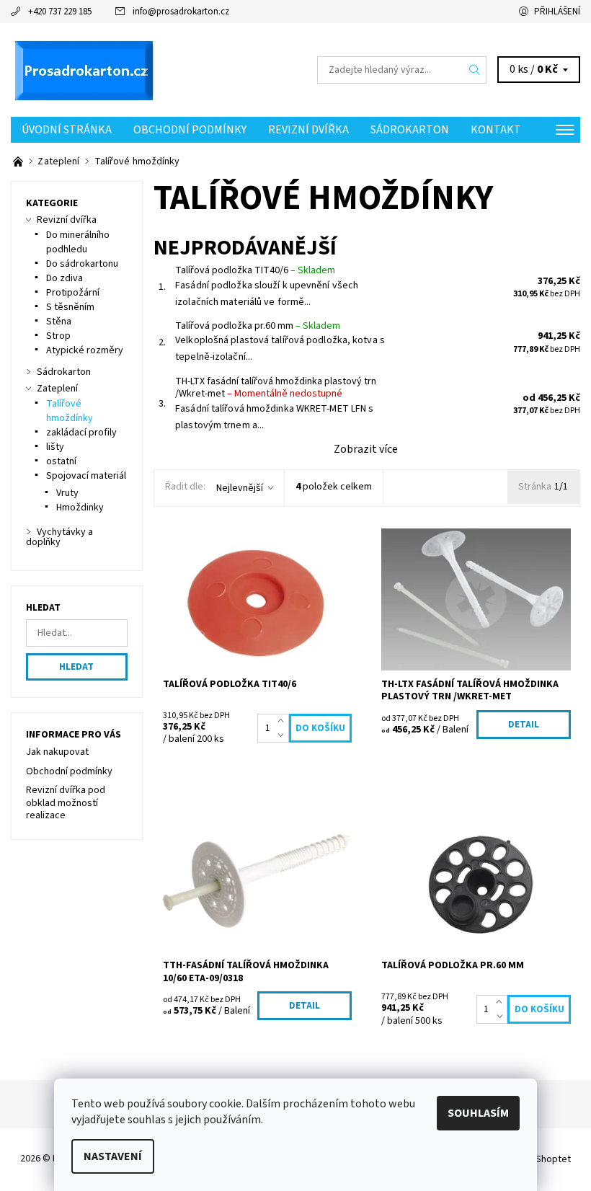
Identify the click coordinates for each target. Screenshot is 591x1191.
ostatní (61, 461)
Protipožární (72, 292)
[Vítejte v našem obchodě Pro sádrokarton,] (19, 161)
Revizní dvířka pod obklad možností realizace (65, 803)
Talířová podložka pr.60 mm (257, 326)
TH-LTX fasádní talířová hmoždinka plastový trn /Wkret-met (275, 388)
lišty (55, 447)
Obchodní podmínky (189, 130)
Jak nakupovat (57, 752)
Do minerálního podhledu (78, 242)
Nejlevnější (239, 488)
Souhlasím (478, 1113)
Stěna (58, 321)
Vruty (67, 493)
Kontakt (496, 130)
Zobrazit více (366, 449)
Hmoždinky (80, 507)
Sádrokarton (409, 130)
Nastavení (113, 1156)
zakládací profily (81, 432)
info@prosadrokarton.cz (181, 11)
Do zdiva (64, 278)
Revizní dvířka (308, 130)
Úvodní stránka (67, 130)
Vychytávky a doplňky (59, 537)
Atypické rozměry (84, 350)
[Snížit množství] (283, 735)
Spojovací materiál (86, 476)
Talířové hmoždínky (69, 411)
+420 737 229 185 (60, 11)
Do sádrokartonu (82, 264)
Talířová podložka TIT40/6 (255, 270)
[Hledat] (474, 70)
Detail (523, 724)
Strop (58, 336)
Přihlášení (557, 11)
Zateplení (57, 388)
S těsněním (70, 307)
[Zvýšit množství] (283, 721)
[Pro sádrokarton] (153, 70)
